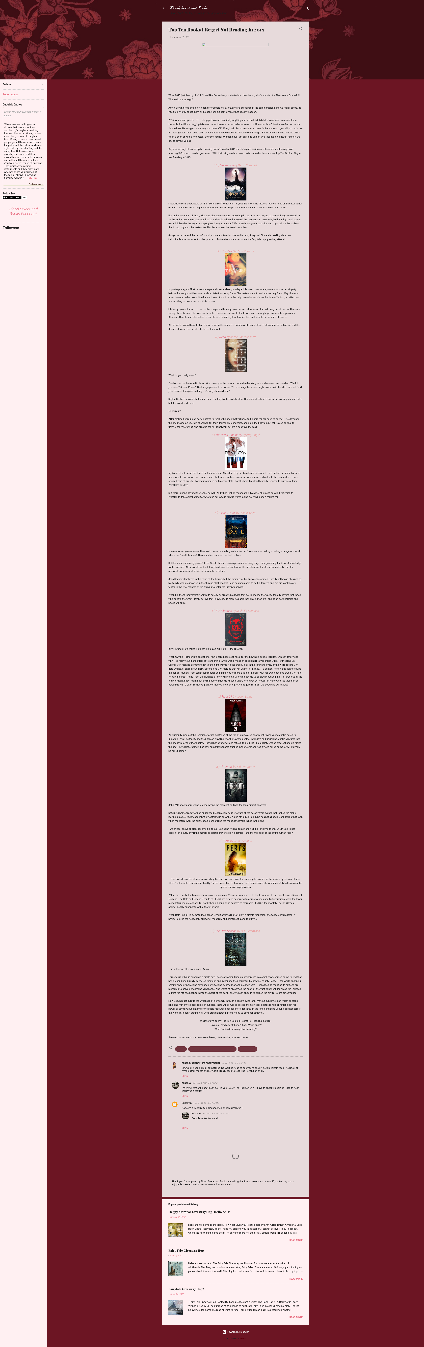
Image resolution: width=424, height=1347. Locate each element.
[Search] (307, 9)
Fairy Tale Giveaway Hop (186, 1250)
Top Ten (181, 1049)
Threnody (226, 766)
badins (242, 1338)
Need (223, 337)
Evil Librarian (224, 610)
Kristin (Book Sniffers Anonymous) (201, 1062)
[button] (301, 29)
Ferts (226, 840)
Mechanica (227, 165)
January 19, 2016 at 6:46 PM (216, 1113)
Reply (185, 1076)
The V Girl (227, 251)
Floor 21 (227, 696)
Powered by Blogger (237, 1331)
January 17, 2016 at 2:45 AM (206, 1103)
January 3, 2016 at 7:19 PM (205, 1083)
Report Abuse (11, 94)
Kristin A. (186, 1082)
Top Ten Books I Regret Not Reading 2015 (212, 1049)
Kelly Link (32, 177)
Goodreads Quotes (36, 184)
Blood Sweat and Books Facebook (23, 211)
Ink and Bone (227, 512)
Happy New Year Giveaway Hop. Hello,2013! (199, 1212)
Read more (296, 1240)
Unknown (187, 1103)
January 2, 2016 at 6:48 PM (233, 1063)
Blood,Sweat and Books (188, 8)
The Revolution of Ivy (229, 435)
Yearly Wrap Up (247, 1049)
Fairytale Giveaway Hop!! (186, 1289)
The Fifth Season (226, 931)
